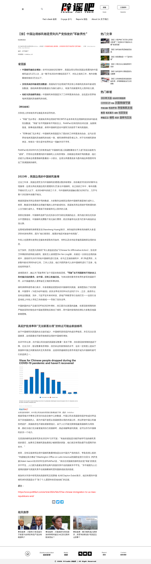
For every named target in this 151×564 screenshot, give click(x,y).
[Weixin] (80, 554)
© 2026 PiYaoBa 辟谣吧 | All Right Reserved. (75, 561)
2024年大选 (106, 98)
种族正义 (105, 117)
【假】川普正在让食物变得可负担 (121, 65)
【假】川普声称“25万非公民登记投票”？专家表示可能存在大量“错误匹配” (121, 42)
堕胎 (112, 103)
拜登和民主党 (125, 107)
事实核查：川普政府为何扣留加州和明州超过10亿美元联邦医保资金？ (57, 534)
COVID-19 (105, 103)
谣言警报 (47, 553)
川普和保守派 (122, 103)
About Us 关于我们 (100, 19)
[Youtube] (85, 554)
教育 (103, 113)
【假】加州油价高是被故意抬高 (121, 51)
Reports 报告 (82, 19)
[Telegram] (90, 554)
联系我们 (123, 553)
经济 (117, 118)
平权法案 (104, 108)
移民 (112, 117)
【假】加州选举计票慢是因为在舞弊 (121, 72)
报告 (104, 553)
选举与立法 (125, 117)
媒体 (66, 553)
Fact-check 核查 (50, 19)
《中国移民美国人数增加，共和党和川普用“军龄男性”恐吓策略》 (62, 46)
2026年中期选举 (119, 98)
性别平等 (113, 108)
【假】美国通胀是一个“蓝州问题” (121, 58)
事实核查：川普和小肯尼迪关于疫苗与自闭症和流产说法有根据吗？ (30, 534)
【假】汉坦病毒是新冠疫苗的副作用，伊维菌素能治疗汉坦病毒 (121, 81)
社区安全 (123, 112)
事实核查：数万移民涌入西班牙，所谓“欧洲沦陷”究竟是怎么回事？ (85, 534)
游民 (116, 113)
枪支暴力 (110, 113)
